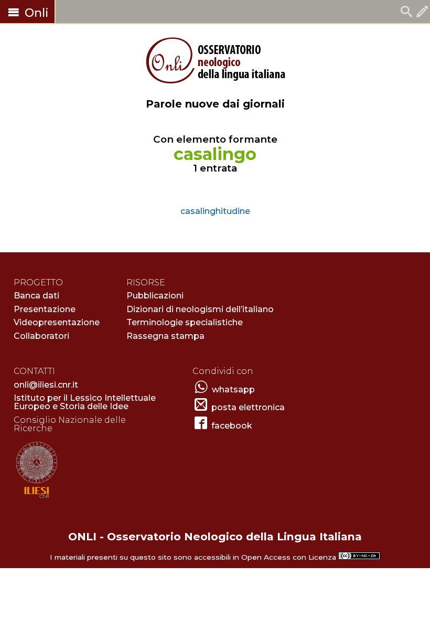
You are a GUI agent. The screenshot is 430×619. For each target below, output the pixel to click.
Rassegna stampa (165, 336)
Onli (35, 13)
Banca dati (36, 296)
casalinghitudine (215, 211)
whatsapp (233, 389)
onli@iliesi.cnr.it (46, 385)
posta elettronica (248, 407)
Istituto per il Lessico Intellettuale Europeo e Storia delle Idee (85, 402)
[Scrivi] (422, 13)
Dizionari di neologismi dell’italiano (200, 309)
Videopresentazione (57, 322)
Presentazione (45, 309)
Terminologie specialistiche (184, 322)
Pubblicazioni (155, 296)
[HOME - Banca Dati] (406, 13)
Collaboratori (41, 336)
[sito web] (36, 499)
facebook (231, 426)
